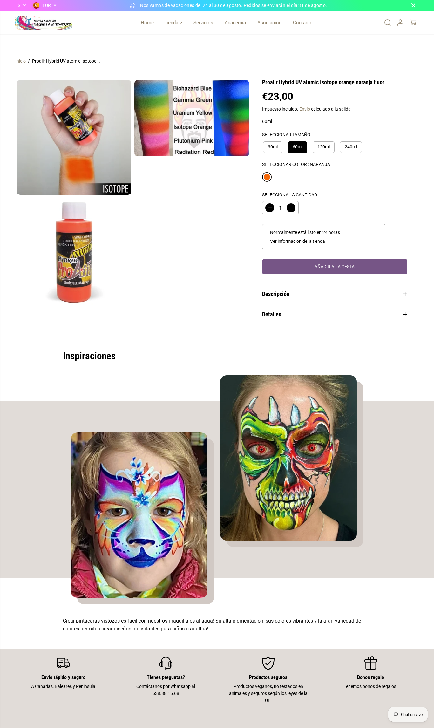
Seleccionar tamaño (286, 134)
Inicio (20, 61)
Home (147, 22)
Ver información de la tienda (297, 241)
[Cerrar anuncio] (413, 5)
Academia (235, 22)
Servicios (203, 22)
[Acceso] (400, 22)
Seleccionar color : (296, 164)
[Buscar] (387, 22)
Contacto (303, 22)
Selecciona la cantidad (289, 194)
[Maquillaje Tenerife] (43, 22)
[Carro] (413, 22)
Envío (304, 109)
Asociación (269, 22)
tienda (172, 22)
